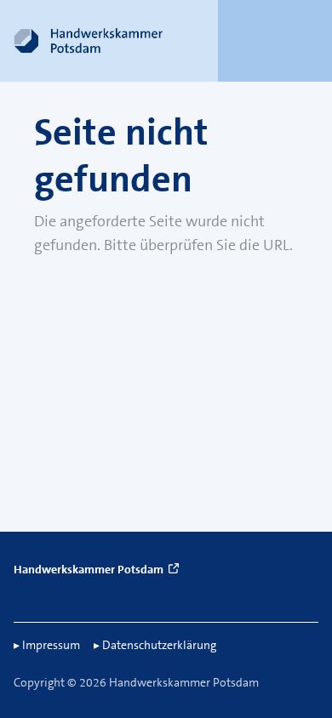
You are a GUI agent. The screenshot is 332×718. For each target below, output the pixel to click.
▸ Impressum (47, 644)
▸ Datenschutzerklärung (155, 644)
